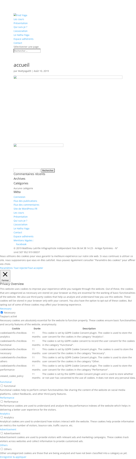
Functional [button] (6, 381)
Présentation (21, 23)
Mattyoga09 (24, 71)
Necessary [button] (5, 308)
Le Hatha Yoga (21, 35)
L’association (21, 31)
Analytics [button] (5, 413)
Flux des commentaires (26, 204)
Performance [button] (7, 397)
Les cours (19, 19)
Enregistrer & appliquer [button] (13, 457)
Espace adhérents (24, 38)
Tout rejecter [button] (21, 267)
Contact (18, 42)
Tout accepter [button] (35, 267)
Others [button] (4, 445)
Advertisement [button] (8, 429)
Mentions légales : (24, 240)
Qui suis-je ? (20, 27)
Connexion (19, 196)
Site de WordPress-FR (25, 208)
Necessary (9, 312)
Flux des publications (25, 200)
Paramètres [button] (6, 267)
